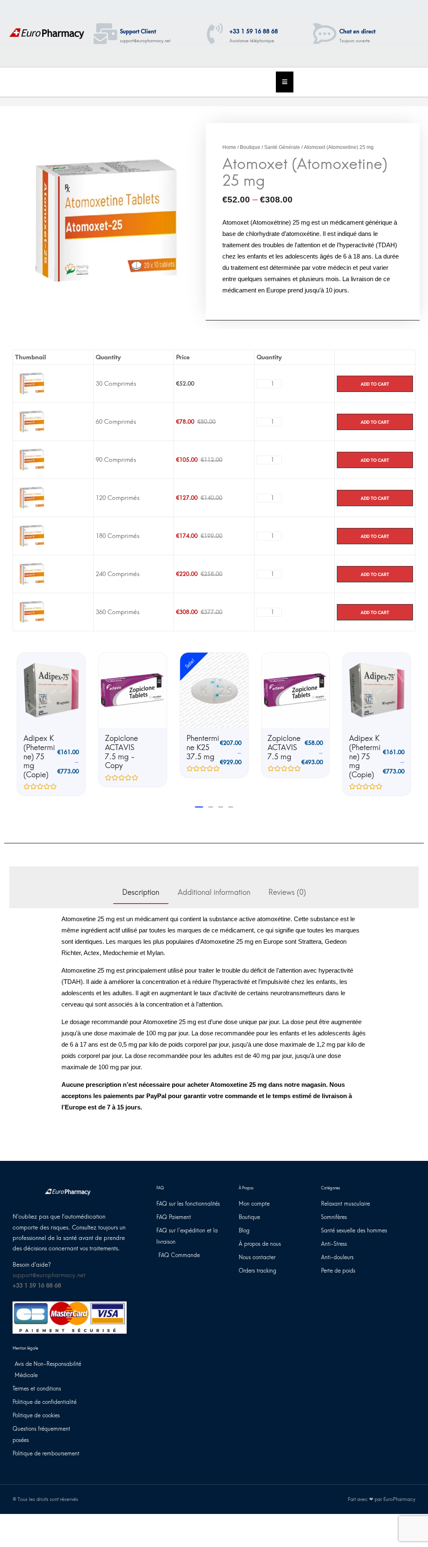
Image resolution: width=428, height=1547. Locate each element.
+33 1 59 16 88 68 (253, 31)
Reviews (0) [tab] (287, 892)
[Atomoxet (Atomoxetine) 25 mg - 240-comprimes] (31, 573)
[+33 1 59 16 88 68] (214, 33)
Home (229, 147)
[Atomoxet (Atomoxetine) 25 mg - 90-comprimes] (31, 459)
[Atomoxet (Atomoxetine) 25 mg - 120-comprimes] (31, 497)
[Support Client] (105, 33)
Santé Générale (282, 147)
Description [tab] (140, 892)
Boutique (250, 147)
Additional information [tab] (214, 892)
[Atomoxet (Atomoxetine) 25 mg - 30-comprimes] (31, 383)
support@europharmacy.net (49, 1275)
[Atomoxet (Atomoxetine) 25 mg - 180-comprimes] (31, 535)
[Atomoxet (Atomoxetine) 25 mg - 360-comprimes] (31, 611)
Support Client (138, 31)
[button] (197, 807)
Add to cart (375, 383)
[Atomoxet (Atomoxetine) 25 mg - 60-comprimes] (31, 421)
